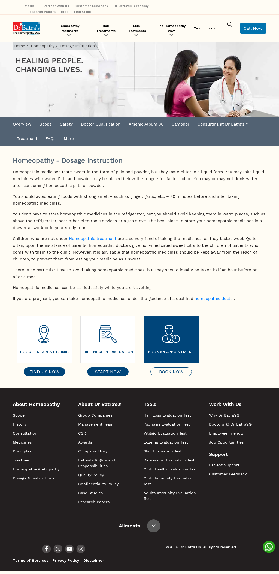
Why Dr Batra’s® (224, 415)
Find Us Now (44, 371)
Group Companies (95, 415)
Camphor (180, 124)
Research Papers (41, 12)
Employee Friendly (226, 433)
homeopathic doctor (214, 298)
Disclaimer (93, 560)
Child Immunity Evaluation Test (169, 481)
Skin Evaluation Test (163, 451)
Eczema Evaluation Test (166, 442)
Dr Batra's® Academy (131, 6)
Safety (66, 124)
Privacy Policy (66, 560)
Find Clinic (82, 12)
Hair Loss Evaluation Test (167, 415)
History (19, 424)
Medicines (22, 442)
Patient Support (224, 465)
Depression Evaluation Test (169, 460)
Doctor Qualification (100, 124)
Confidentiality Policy (98, 484)
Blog (65, 12)
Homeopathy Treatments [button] (69, 28)
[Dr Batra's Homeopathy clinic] (26, 28)
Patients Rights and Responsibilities (96, 463)
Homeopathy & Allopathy (36, 469)
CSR (82, 433)
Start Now (108, 371)
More (69, 138)
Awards (85, 442)
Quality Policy (91, 475)
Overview (22, 124)
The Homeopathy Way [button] (171, 28)
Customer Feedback (91, 6)
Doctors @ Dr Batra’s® (230, 424)
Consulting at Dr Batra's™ (223, 124)
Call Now (253, 28)
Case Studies (90, 493)
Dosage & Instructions (33, 478)
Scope (46, 124)
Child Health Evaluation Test (170, 469)
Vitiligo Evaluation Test (165, 433)
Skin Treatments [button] (136, 28)
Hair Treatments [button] (106, 28)
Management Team (95, 424)
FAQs (51, 138)
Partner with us (56, 6)
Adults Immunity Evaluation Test (170, 496)
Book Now (171, 371)
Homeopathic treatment (92, 238)
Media (30, 6)
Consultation (25, 433)
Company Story (92, 451)
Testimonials (204, 28)
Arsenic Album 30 (146, 124)
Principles (22, 451)
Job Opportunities (226, 442)
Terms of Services (30, 560)
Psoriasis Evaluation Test (167, 424)
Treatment (27, 138)
